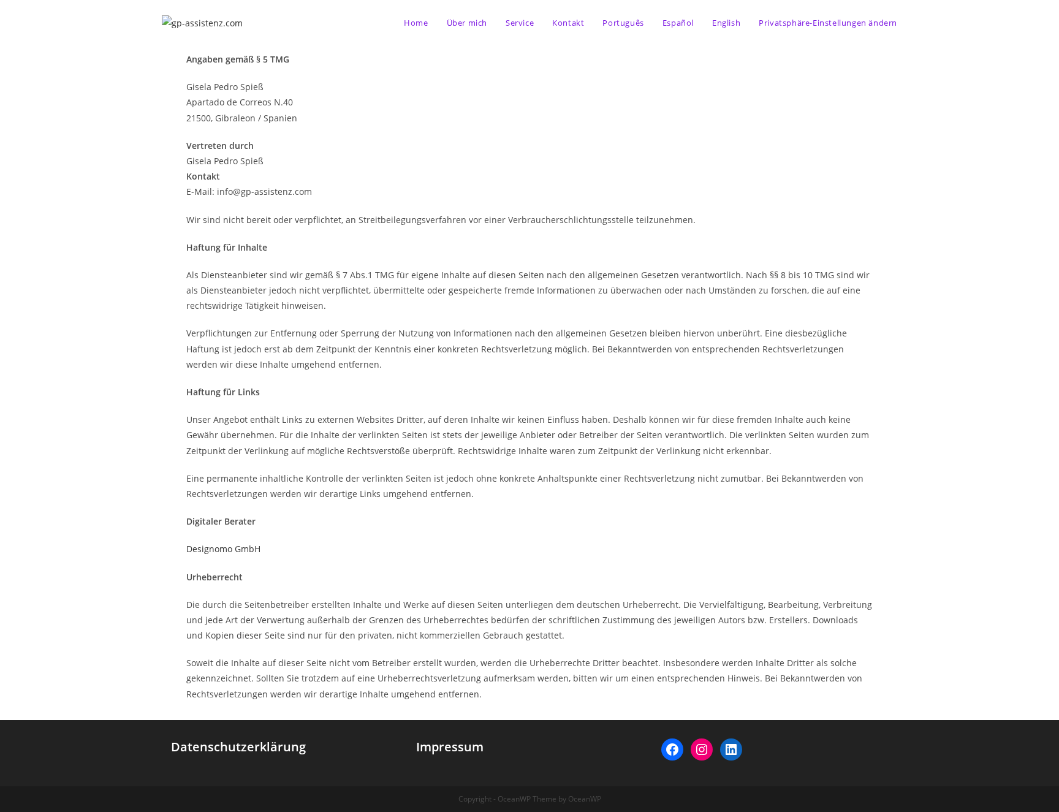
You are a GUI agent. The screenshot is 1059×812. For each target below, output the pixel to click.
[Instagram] (702, 749)
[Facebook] (672, 749)
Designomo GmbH (223, 549)
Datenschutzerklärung (238, 746)
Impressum (450, 746)
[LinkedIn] (731, 749)
